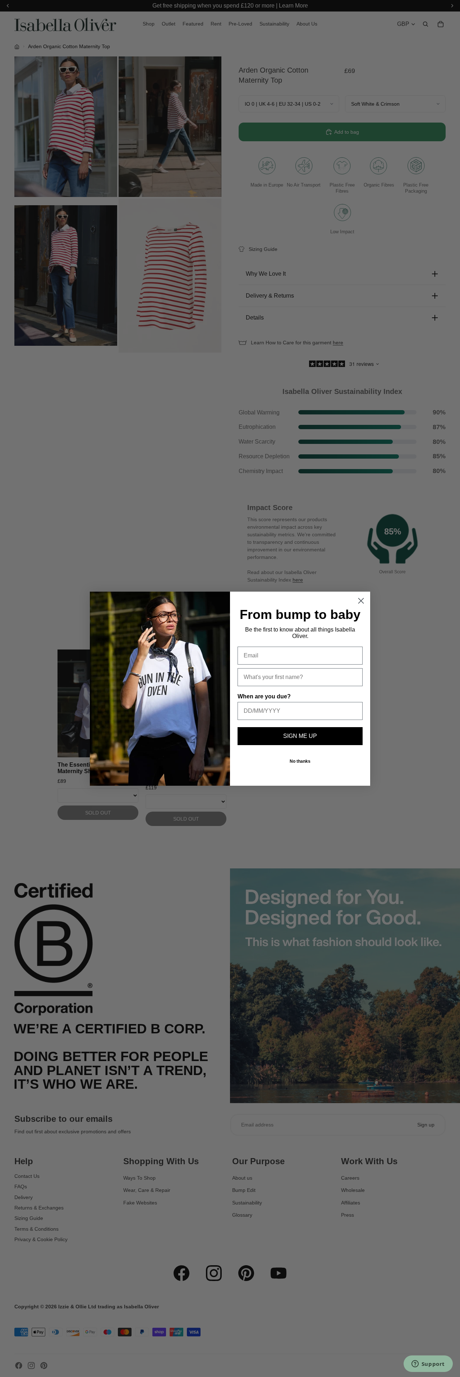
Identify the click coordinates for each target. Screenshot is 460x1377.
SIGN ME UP (300, 736)
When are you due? (264, 696)
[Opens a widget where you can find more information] (428, 1364)
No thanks (300, 761)
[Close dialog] (361, 601)
